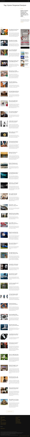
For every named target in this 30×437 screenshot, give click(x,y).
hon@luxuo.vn (8, 434)
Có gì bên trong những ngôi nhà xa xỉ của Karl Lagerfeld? (13, 284)
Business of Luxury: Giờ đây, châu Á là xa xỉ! (13, 153)
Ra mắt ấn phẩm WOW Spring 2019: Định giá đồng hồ (13, 315)
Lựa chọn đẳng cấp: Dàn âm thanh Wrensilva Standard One (14, 92)
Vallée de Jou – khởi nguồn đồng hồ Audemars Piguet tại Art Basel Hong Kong (13, 183)
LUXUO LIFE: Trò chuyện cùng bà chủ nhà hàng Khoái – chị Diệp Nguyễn (13, 122)
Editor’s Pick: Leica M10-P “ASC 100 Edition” (13, 132)
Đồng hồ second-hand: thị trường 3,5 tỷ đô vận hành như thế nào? (13, 233)
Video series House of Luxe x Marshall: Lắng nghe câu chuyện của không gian (13, 388)
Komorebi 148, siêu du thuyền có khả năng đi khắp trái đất (14, 325)
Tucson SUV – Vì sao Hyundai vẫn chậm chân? (13, 205)
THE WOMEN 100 (18, 421)
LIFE (1, 421)
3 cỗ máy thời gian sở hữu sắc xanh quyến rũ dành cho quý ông (13, 295)
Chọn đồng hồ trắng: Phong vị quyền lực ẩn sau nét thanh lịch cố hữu (13, 30)
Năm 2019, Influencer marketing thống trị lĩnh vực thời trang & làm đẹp (13, 82)
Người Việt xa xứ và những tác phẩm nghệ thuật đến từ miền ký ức (14, 214)
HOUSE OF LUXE (18, 420)
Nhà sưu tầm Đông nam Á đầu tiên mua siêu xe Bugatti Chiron (13, 244)
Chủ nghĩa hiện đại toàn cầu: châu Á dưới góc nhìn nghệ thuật (13, 253)
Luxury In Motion (3, 420)
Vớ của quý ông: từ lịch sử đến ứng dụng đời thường (13, 142)
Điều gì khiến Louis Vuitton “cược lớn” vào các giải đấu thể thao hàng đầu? (14, 400)
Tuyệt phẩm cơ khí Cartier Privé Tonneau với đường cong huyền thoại (13, 265)
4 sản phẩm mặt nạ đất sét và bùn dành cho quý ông (13, 334)
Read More (24, 20)
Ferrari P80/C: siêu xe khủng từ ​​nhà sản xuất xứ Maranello (13, 223)
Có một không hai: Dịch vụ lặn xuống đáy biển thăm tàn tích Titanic (13, 173)
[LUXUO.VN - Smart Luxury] (2, 1)
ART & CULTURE (3, 419)
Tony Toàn (17, 435)
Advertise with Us (3, 428)
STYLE (1, 418)
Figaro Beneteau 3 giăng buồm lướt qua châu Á (13, 274)
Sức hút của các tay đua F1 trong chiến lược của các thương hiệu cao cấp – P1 (13, 343)
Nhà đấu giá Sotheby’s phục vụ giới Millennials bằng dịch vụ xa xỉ (14, 61)
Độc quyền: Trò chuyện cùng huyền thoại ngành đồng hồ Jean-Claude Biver (13, 41)
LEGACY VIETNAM (18, 419)
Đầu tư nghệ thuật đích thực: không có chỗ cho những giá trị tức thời (13, 194)
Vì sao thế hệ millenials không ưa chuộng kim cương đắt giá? (13, 50)
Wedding (17, 418)
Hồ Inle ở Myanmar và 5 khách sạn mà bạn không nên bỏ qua (13, 164)
